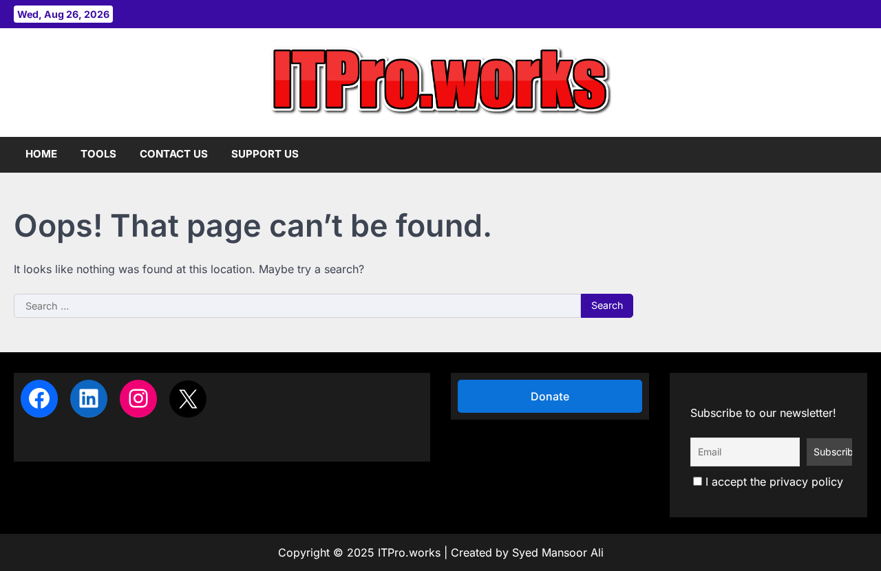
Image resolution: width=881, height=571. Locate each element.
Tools (98, 153)
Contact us (174, 153)
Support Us (265, 153)
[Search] (857, 154)
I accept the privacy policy (772, 481)
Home (41, 153)
